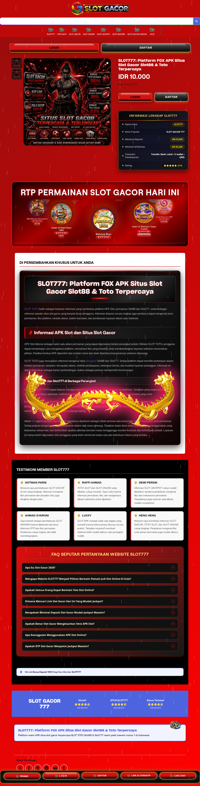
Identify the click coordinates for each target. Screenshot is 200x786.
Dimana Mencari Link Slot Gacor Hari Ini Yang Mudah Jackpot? (64, 601)
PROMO (24, 776)
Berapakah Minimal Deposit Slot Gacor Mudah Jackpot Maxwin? (65, 612)
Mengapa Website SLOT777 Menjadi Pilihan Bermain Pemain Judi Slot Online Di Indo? (78, 579)
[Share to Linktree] (37, 767)
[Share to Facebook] (29, 767)
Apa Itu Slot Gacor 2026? (40, 567)
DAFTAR (146, 47)
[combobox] (96, 21)
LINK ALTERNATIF (141, 777)
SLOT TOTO (31, 309)
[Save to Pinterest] (46, 767)
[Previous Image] (26, 102)
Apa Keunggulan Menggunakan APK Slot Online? (56, 635)
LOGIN (54, 47)
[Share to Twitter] (20, 767)
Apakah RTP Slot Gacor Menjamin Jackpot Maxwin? (57, 646)
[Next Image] (108, 102)
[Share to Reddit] (55, 767)
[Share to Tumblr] (64, 767)
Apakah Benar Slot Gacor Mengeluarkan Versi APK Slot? (60, 623)
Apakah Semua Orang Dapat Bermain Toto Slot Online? (59, 590)
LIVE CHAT (180, 777)
